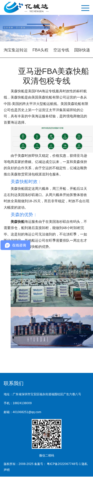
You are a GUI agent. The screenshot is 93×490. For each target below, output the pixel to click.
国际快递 (82, 50)
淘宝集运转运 (16, 50)
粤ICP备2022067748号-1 (64, 464)
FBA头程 (40, 50)
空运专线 (61, 50)
